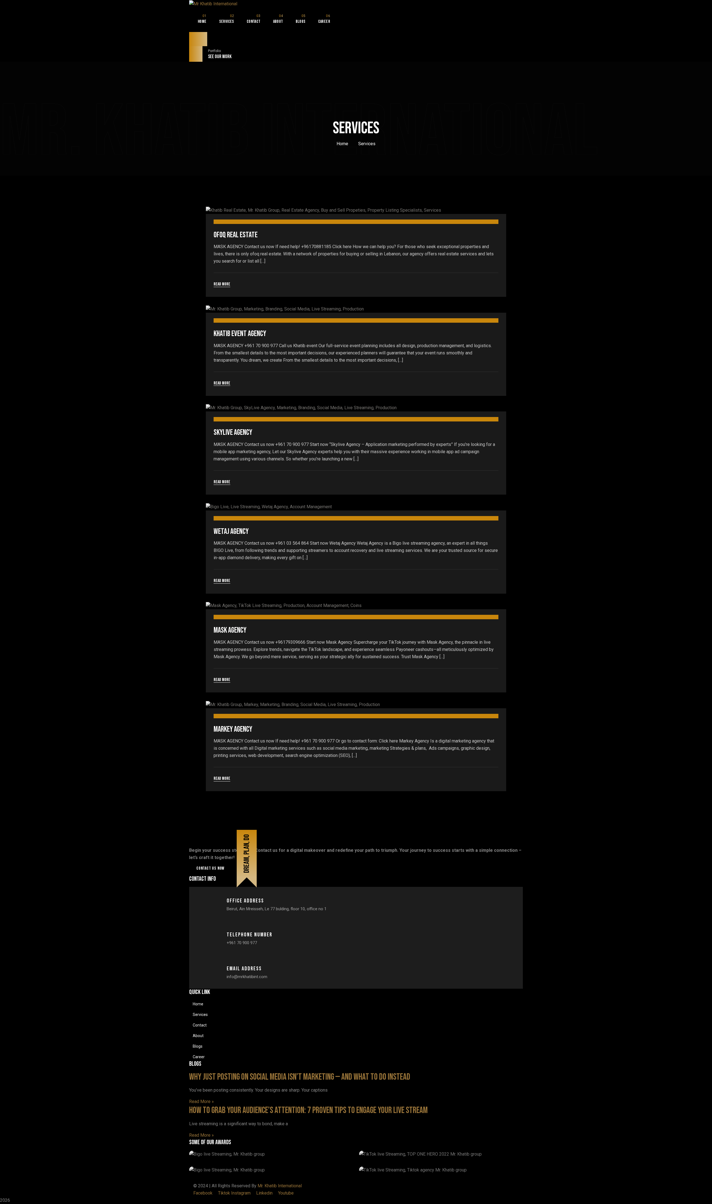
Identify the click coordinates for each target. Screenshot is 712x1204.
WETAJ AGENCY (231, 531)
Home (342, 143)
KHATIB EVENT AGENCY (240, 333)
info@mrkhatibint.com (247, 976)
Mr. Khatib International (280, 1185)
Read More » (201, 1101)
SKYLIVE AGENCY (233, 432)
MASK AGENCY (230, 630)
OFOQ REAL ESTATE (236, 235)
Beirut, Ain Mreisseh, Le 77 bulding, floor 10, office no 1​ (277, 908)
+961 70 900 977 (242, 942)
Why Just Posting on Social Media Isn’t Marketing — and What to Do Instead (299, 1077)
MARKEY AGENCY (233, 729)
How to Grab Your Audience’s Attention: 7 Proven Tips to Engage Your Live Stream (308, 1110)
